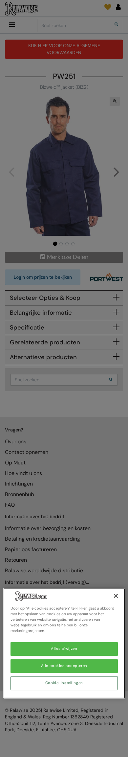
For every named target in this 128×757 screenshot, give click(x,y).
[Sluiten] (116, 595)
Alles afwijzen (64, 649)
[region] (64, 643)
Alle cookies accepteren (64, 666)
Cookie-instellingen (64, 683)
